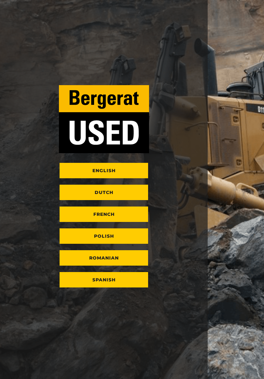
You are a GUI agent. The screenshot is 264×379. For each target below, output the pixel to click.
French (104, 214)
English (104, 170)
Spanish (104, 280)
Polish (104, 236)
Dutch (104, 192)
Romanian (104, 258)
